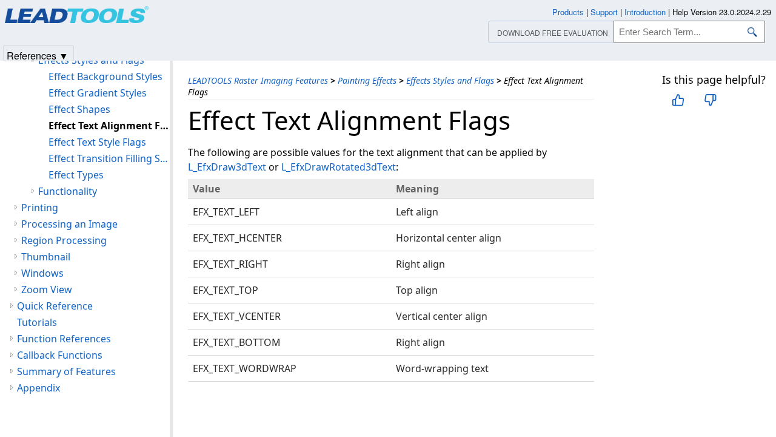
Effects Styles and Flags (450, 80)
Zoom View (46, 289)
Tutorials (37, 322)
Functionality (67, 191)
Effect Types (76, 174)
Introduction (645, 12)
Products (568, 12)
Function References (64, 338)
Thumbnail (45, 256)
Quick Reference (55, 306)
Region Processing (64, 240)
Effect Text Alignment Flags (109, 125)
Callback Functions (59, 355)
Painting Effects (367, 80)
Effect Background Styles (105, 76)
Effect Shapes (79, 109)
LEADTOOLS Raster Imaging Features (258, 80)
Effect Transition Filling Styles (109, 158)
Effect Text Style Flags (97, 142)
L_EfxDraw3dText (227, 167)
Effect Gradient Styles (97, 93)
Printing (39, 207)
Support (604, 12)
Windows (42, 273)
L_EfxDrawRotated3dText (338, 167)
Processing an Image (69, 224)
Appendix (38, 388)
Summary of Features (66, 371)
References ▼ (38, 55)
